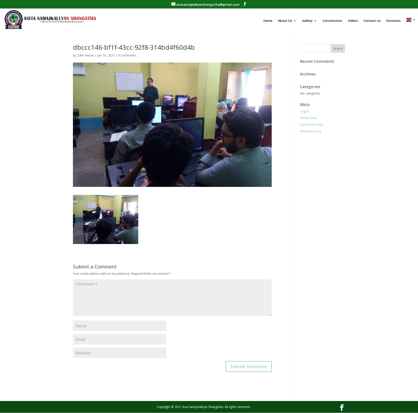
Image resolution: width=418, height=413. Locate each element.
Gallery (307, 21)
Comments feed (311, 124)
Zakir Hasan (85, 55)
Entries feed (308, 118)
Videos (353, 21)
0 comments (127, 55)
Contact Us (372, 21)
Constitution (332, 21)
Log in (304, 111)
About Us (285, 21)
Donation (393, 21)
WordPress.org (310, 131)
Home (267, 21)
